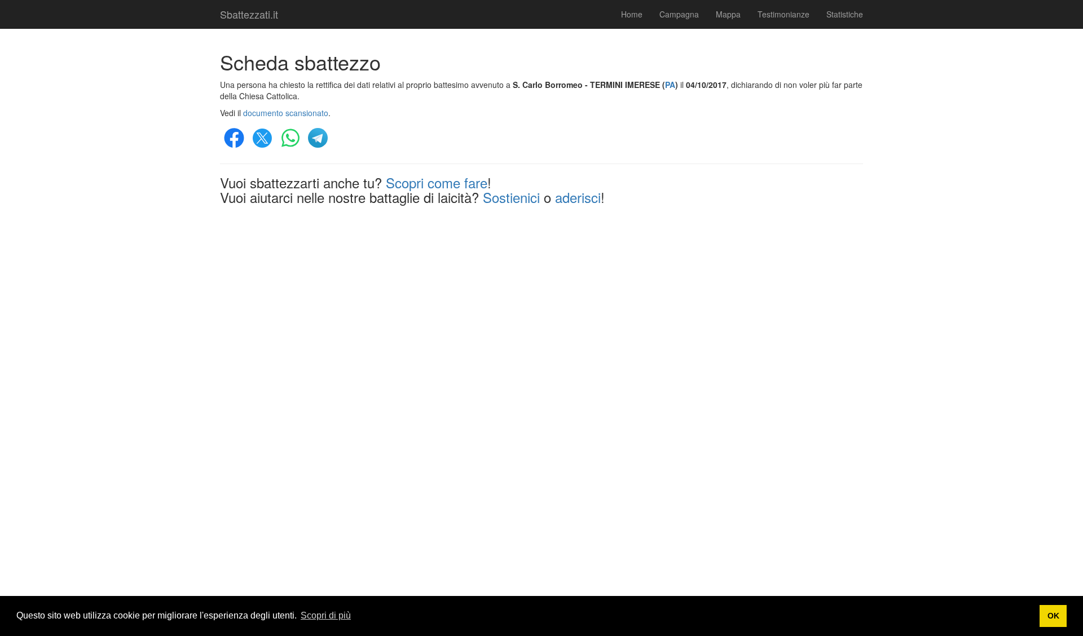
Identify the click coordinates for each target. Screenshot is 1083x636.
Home (631, 14)
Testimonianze (783, 14)
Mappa (728, 14)
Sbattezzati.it (249, 14)
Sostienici (511, 197)
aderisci (578, 197)
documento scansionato (285, 112)
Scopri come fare (436, 182)
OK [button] (1053, 615)
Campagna (679, 14)
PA (670, 84)
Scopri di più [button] (326, 615)
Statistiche (844, 14)
